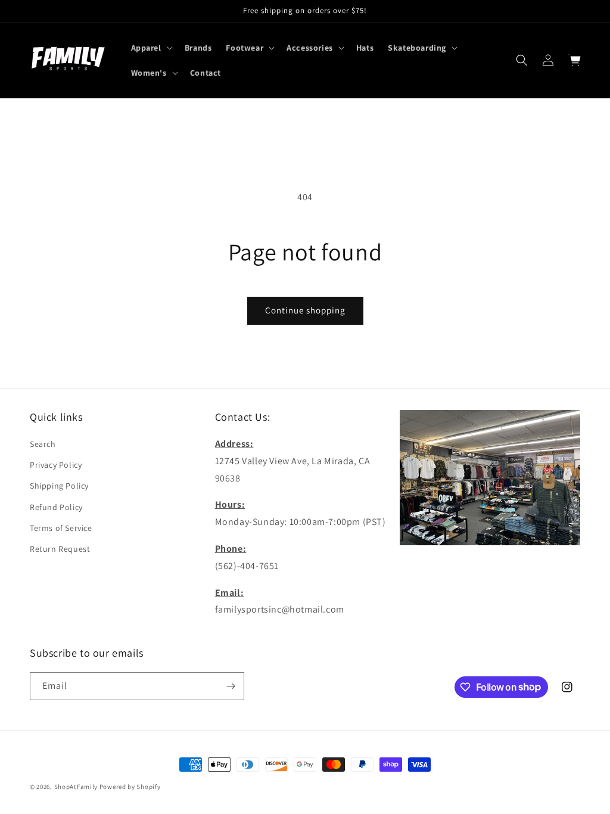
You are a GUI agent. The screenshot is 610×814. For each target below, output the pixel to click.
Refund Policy (56, 507)
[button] (151, 47)
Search (43, 444)
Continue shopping (305, 310)
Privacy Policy (56, 464)
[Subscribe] (230, 686)
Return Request (60, 548)
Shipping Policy (59, 485)
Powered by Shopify (130, 786)
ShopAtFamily (76, 786)
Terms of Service (61, 528)
